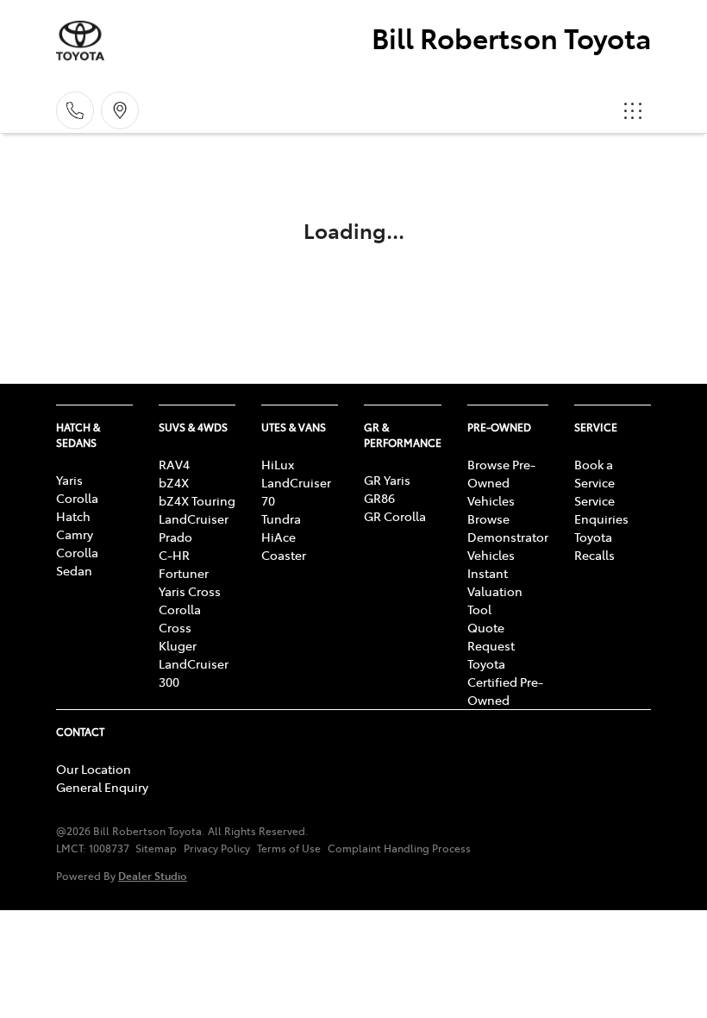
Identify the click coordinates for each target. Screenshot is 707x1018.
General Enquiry (102, 786)
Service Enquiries (601, 509)
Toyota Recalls (594, 545)
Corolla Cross (180, 618)
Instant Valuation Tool (494, 591)
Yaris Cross (190, 591)
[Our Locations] (119, 110)
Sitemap (156, 848)
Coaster (283, 554)
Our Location (93, 768)
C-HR (174, 554)
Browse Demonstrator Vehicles (507, 536)
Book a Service (594, 473)
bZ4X (174, 482)
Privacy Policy (217, 848)
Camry (74, 534)
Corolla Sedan (77, 561)
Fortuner (184, 572)
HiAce (278, 536)
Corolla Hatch (77, 507)
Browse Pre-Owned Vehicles (501, 482)
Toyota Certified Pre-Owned (505, 681)
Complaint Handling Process (399, 848)
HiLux (277, 464)
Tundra (281, 518)
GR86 (379, 497)
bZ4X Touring (197, 500)
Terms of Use (289, 848)
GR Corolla (395, 516)
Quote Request (491, 636)
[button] (633, 110)
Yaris (69, 479)
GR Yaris (387, 479)
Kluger (178, 645)
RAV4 (174, 464)
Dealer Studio (152, 875)
